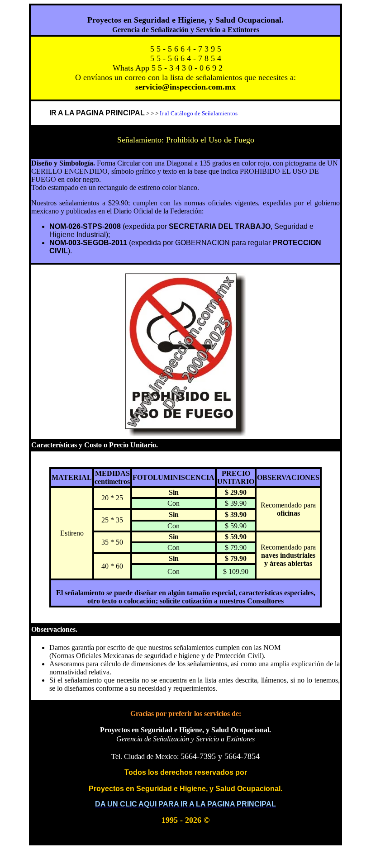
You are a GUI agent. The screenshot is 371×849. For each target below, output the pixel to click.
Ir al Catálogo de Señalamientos (199, 113)
